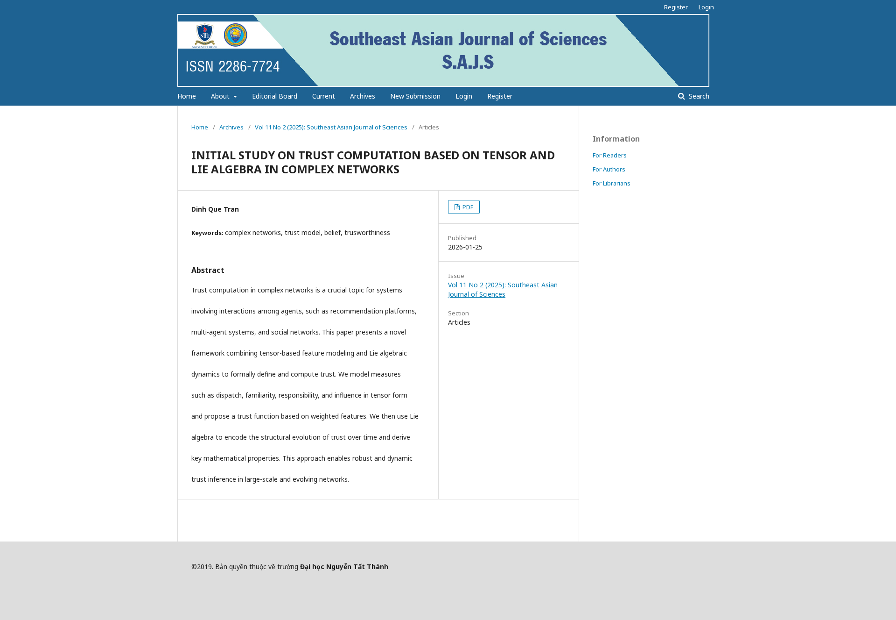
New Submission (415, 96)
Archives (362, 96)
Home (186, 96)
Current (323, 96)
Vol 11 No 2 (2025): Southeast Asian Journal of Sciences (331, 127)
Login (463, 96)
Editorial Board (274, 96)
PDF (467, 207)
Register (499, 96)
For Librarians (611, 183)
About (221, 96)
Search (698, 96)
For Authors (609, 169)
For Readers (610, 155)
